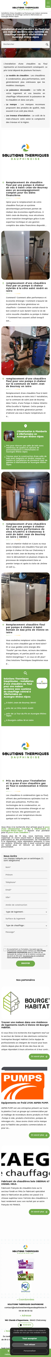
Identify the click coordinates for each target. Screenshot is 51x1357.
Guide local (5, 1348)
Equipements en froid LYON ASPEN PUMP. (25, 1103)
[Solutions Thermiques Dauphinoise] (25, 5)
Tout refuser (29, 1345)
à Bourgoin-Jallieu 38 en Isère (20, 720)
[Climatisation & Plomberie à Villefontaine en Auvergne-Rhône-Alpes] (9, 435)
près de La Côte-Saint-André (19, 708)
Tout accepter (29, 1339)
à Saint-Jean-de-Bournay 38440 (21, 703)
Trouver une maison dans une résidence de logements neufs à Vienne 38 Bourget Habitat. (25, 1025)
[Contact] (25, 1269)
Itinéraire (8, 1352)
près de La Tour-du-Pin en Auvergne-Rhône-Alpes (26, 715)
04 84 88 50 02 (25, 1311)
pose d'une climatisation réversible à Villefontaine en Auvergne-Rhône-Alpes (25, 829)
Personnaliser (30, 1351)
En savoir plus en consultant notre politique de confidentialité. (25, 956)
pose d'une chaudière (18, 833)
